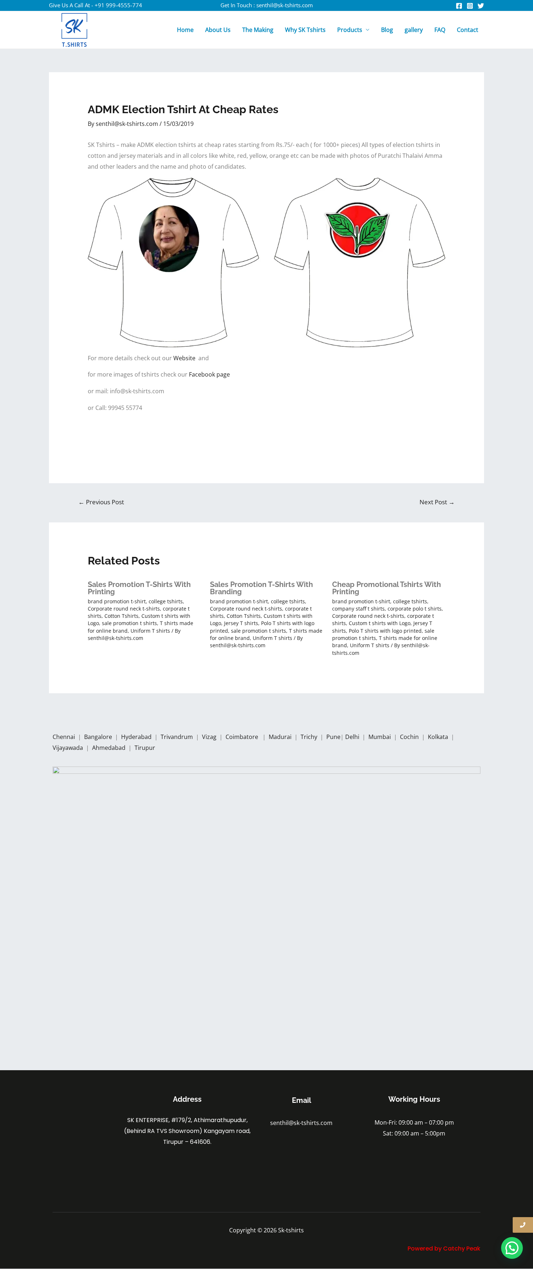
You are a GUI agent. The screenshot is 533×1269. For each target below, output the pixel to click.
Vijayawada (68, 748)
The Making (257, 30)
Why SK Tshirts (305, 30)
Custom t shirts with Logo (379, 623)
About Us (218, 30)
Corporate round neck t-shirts (124, 608)
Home (185, 30)
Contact (467, 30)
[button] (512, 1248)
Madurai (281, 737)
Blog (387, 30)
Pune (333, 737)
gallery (414, 30)
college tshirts (166, 601)
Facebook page (210, 374)
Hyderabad (137, 737)
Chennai (64, 737)
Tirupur (145, 748)
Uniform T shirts (150, 630)
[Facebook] (459, 6)
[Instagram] (470, 6)
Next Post (437, 502)
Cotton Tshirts (121, 615)
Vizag (210, 737)
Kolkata (439, 737)
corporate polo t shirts (415, 608)
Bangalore (98, 737)
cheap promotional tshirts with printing (386, 588)
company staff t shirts (358, 608)
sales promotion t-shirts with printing (139, 588)
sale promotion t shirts (129, 623)
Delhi (353, 737)
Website (185, 358)
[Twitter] (481, 6)
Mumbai (380, 737)
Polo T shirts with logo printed (385, 630)
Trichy (310, 737)
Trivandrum (177, 737)
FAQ (439, 30)
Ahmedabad (109, 748)
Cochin (410, 737)
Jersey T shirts (241, 623)
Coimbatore (243, 737)
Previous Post (101, 502)
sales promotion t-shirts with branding (261, 588)
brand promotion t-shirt (117, 601)
